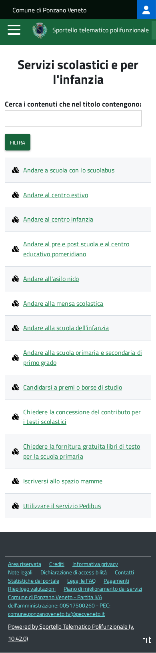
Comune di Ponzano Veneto (49, 10)
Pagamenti (116, 580)
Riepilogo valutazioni (32, 588)
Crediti (56, 564)
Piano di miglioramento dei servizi (103, 588)
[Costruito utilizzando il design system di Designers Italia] (147, 641)
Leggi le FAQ (81, 580)
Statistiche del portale (33, 580)
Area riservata (24, 564)
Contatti (124, 572)
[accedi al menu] (14, 29)
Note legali (20, 572)
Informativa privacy (95, 564)
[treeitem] (146, 9)
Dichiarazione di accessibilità (73, 572)
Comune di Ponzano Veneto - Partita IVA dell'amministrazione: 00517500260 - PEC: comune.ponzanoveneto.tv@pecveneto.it (59, 605)
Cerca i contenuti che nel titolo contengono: (73, 104)
